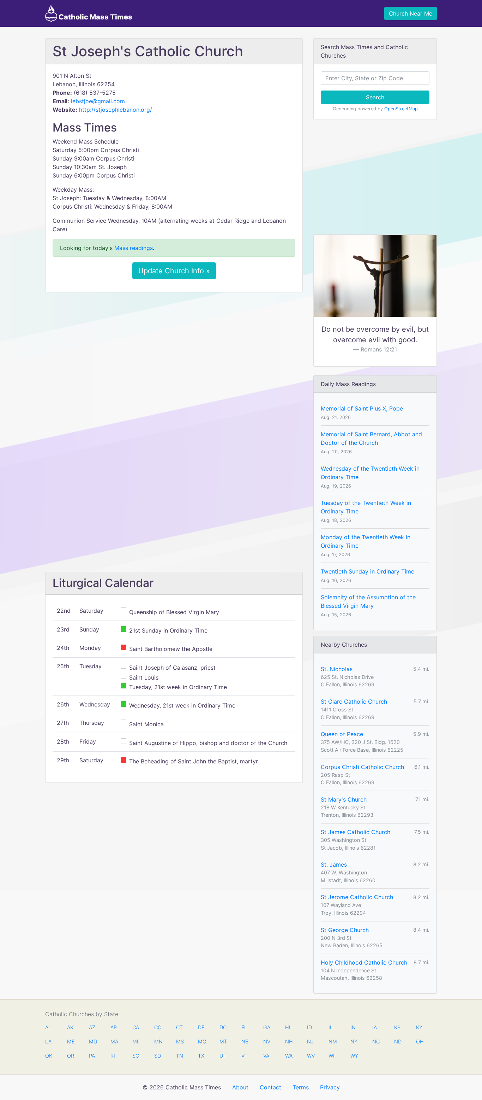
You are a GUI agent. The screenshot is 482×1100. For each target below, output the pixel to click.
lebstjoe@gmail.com (98, 101)
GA (266, 1027)
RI (112, 1056)
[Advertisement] (174, 350)
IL (331, 1027)
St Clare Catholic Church (354, 701)
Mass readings (133, 247)
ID (309, 1027)
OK (48, 1056)
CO (157, 1027)
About (240, 1087)
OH (419, 1041)
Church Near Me (410, 13)
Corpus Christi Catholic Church (362, 766)
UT (223, 1056)
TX (201, 1056)
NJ (310, 1041)
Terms (301, 1087)
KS (397, 1027)
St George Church (345, 929)
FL (244, 1027)
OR (70, 1056)
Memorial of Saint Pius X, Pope (362, 408)
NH (288, 1041)
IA (374, 1027)
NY (353, 1041)
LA (48, 1041)
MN (157, 1041)
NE (244, 1041)
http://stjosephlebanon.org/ (115, 109)
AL (48, 1027)
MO (201, 1041)
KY (419, 1027)
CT (179, 1027)
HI (287, 1027)
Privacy (330, 1087)
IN (353, 1027)
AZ (92, 1027)
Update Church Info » (174, 271)
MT (223, 1041)
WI (332, 1056)
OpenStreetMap (401, 108)
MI (135, 1041)
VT (244, 1056)
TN (179, 1056)
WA (288, 1056)
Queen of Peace (342, 734)
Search (375, 97)
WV (310, 1056)
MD (92, 1041)
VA (266, 1056)
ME (70, 1041)
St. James (334, 864)
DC (223, 1027)
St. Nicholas (337, 669)
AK (70, 1027)
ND (397, 1041)
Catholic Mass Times (94, 17)
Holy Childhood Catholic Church (364, 962)
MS (179, 1041)
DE (201, 1027)
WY (353, 1056)
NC (375, 1041)
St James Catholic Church (355, 832)
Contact (270, 1087)
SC (135, 1056)
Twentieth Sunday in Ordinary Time (367, 571)
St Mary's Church (344, 799)
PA (92, 1056)
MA (114, 1041)
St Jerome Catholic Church (357, 897)
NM (332, 1041)
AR (113, 1027)
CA (135, 1027)
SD (157, 1056)
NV (266, 1041)
